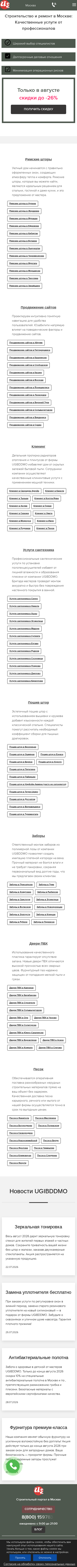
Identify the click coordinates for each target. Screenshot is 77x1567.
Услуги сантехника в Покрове (25, 666)
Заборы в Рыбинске (47, 892)
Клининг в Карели (54, 491)
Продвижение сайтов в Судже (25, 425)
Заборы (38, 836)
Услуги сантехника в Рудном (24, 651)
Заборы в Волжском (20, 907)
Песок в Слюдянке (47, 1155)
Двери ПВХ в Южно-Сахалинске (26, 1033)
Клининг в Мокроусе (20, 521)
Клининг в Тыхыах (18, 498)
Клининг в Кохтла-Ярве (46, 498)
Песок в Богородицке (20, 1126)
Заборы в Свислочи (19, 900)
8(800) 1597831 (38, 1517)
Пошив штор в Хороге (50, 762)
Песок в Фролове (18, 1148)
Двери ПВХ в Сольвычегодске (25, 1010)
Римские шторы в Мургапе (23, 263)
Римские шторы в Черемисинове (26, 256)
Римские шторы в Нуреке (22, 204)
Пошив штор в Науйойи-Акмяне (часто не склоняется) (37, 784)
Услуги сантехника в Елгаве (23, 644)
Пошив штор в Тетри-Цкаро (23, 792)
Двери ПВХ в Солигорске (22, 1025)
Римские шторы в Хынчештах (24, 248)
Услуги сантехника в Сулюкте (24, 636)
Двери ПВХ (38, 943)
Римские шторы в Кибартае (23, 233)
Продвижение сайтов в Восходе (26, 380)
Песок (38, 1069)
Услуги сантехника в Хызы (23, 614)
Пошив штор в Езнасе (52, 754)
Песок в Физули (17, 1163)
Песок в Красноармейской (23, 1141)
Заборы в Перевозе (44, 922)
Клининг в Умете (44, 513)
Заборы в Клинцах (46, 914)
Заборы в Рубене (18, 922)
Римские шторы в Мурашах (23, 218)
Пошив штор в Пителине (22, 769)
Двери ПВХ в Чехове (45, 1018)
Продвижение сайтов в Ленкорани (27, 395)
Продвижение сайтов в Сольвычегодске (31, 410)
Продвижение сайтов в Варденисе (27, 417)
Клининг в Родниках (19, 528)
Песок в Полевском (48, 1126)
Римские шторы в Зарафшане (24, 286)
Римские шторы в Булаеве (23, 241)
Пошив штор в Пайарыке (22, 777)
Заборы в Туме (46, 885)
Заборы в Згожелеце (47, 900)
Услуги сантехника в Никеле (24, 606)
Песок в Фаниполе (19, 1118)
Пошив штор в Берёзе (21, 762)
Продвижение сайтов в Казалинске (28, 358)
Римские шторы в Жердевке (24, 211)
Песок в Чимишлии (44, 1148)
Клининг (38, 446)
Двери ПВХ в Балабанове (22, 995)
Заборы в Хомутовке (20, 892)
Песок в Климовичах (20, 1155)
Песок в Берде (51, 1141)
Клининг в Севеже (19, 513)
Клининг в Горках (42, 506)
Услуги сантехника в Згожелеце (26, 621)
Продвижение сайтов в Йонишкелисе (29, 388)
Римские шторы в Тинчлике (23, 278)
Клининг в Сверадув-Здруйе (24, 491)
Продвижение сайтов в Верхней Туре (29, 402)
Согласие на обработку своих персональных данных (39, 1564)
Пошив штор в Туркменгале (23, 814)
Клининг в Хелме (18, 506)
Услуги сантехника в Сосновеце (26, 658)
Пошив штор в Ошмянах (22, 754)
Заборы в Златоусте (19, 914)
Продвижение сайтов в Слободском (28, 365)
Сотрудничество (38, 1509)
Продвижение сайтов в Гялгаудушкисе (29, 350)
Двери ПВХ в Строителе (22, 1003)
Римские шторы (38, 159)
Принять (20, 1557)
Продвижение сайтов (38, 307)
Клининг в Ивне (45, 521)
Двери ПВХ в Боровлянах (23, 1040)
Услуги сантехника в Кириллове (26, 681)
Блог (38, 1529)
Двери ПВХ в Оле (18, 1018)
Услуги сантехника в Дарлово (25, 673)
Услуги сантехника (38, 550)
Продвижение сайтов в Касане (25, 373)
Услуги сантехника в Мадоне (24, 629)
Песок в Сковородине (21, 1133)
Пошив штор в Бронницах (22, 747)
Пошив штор (38, 702)
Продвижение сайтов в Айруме (26, 343)
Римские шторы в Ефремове (24, 226)
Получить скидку (38, 109)
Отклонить (45, 1557)
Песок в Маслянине (45, 1118)
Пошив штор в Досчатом (22, 799)
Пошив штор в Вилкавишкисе (24, 807)
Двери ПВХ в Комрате (21, 1048)
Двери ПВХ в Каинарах (21, 988)
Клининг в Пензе (45, 528)
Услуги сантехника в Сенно (23, 599)
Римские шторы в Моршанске (24, 271)
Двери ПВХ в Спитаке (50, 1048)
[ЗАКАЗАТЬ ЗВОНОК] (13, 1466)
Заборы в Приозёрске (21, 885)
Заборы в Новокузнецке (49, 907)
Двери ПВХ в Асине (53, 1040)
